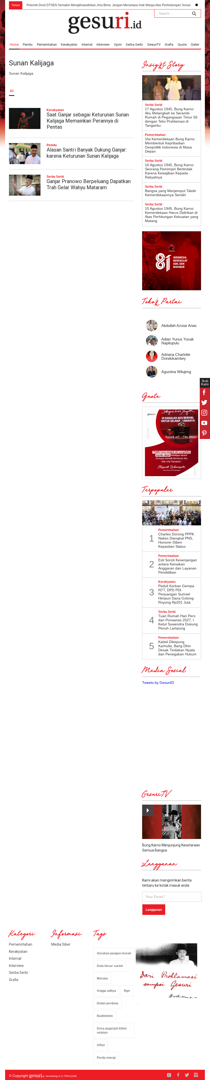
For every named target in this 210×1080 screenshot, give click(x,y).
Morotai (102, 978)
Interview (103, 44)
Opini (118, 44)
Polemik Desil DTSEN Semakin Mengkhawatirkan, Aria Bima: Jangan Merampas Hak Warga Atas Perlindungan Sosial (96, 5)
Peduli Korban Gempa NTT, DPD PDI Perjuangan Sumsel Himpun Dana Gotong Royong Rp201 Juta (176, 594)
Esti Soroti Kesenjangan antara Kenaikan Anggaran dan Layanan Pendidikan (177, 566)
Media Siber (60, 944)
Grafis (169, 44)
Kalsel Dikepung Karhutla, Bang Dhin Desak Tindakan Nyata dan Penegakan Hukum (177, 648)
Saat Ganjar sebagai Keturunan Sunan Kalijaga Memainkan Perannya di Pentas (88, 121)
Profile (194, 91)
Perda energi (106, 1057)
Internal (87, 44)
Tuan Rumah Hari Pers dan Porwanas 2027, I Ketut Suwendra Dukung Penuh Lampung (178, 622)
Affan (101, 1045)
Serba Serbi (134, 44)
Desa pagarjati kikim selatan (112, 1031)
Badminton (105, 1016)
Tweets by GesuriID (158, 683)
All (12, 91)
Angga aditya (106, 991)
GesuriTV (154, 44)
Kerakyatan (69, 44)
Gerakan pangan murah (114, 953)
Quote (182, 44)
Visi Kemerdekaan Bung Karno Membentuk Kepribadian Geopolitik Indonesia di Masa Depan (170, 145)
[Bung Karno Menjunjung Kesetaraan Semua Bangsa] (171, 822)
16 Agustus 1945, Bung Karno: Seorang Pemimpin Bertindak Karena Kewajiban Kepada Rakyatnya (169, 171)
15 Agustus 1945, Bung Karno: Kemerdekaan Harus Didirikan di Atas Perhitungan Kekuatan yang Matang (171, 214)
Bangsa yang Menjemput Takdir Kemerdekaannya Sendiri (170, 193)
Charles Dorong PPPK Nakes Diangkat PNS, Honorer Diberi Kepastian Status (176, 540)
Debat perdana (107, 1003)
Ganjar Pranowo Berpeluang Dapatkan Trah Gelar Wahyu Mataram (89, 184)
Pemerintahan (47, 44)
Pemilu (28, 44)
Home (14, 44)
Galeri (195, 44)
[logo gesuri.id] (105, 22)
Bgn (127, 991)
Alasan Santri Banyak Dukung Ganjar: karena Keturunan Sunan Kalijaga (87, 153)
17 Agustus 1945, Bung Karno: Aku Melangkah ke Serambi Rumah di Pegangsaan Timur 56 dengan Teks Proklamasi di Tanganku (171, 117)
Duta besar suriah (110, 966)
